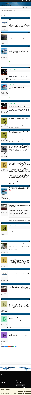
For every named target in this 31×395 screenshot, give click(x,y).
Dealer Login (2, 378)
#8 (29, 129)
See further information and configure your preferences (8, 393)
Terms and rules (3, 384)
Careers (2, 380)
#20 (29, 330)
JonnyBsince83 (4, 26)
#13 (29, 223)
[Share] (28, 17)
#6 (29, 101)
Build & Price (2, 377)
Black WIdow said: (12, 208)
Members (20, 7)
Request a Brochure (3, 374)
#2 (29, 32)
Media (15, 7)
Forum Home (17, 377)
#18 (29, 299)
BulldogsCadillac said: (12, 69)
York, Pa (7, 79)
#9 (29, 143)
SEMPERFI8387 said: (12, 84)
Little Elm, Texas (6, 29)
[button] (7, 7)
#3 (29, 46)
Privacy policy (2, 386)
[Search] (30, 7)
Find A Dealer (2, 375)
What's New (17, 374)
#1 (29, 17)
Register (17, 378)
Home (2, 7)
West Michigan (6, 311)
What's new (10, 7)
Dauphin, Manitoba (5, 94)
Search (16, 375)
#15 (29, 255)
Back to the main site (4, 0)
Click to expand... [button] (20, 215)
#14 (29, 241)
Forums (6, 7)
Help (1, 387)
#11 (29, 185)
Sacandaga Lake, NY (5, 214)
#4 (29, 67)
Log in (16, 380)
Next (3, 15)
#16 (29, 269)
